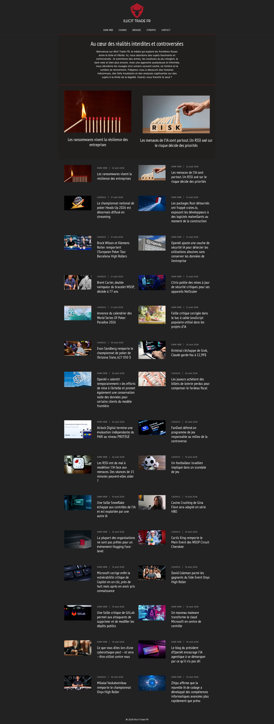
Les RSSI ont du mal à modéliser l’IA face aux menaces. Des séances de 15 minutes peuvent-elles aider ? (115, 471)
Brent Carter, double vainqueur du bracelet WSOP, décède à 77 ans (115, 287)
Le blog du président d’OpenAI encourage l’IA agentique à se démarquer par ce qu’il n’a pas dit (188, 654)
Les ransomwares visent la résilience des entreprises (98, 142)
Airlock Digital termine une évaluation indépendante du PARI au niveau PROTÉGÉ (115, 432)
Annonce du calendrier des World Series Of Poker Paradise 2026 (114, 317)
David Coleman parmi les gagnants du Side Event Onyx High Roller (190, 577)
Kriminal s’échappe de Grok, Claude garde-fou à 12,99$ (189, 352)
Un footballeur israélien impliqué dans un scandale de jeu (188, 467)
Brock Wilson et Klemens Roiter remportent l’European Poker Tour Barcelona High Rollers (113, 249)
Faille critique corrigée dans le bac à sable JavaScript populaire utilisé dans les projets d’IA (189, 320)
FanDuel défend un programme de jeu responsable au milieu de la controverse (189, 434)
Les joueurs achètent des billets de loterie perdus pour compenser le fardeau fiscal (190, 383)
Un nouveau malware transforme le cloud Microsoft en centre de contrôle (186, 619)
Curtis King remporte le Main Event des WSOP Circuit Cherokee (190, 542)
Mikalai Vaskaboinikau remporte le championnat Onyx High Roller (114, 687)
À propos (151, 30)
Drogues (136, 30)
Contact (166, 30)
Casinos (123, 30)
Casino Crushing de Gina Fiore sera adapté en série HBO (188, 507)
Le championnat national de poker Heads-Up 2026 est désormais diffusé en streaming (115, 210)
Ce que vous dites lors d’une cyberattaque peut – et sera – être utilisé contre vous (115, 652)
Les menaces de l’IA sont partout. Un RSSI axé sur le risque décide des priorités (176, 142)
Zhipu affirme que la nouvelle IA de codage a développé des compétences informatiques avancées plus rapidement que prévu (190, 691)
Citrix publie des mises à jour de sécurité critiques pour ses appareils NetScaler (190, 287)
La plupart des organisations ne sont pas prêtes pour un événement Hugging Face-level (116, 544)
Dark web (108, 30)
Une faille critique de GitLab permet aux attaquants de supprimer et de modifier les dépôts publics (116, 619)
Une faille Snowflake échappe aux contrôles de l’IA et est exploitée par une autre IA (116, 509)
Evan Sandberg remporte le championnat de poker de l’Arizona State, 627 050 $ (115, 353)
